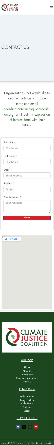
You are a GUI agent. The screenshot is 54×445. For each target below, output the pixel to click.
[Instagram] (30, 427)
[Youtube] (36, 427)
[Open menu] (51, 7)
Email (6, 169)
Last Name (9, 156)
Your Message (11, 197)
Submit (27, 218)
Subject (7, 183)
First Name (9, 142)
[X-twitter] (24, 427)
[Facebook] (18, 427)
